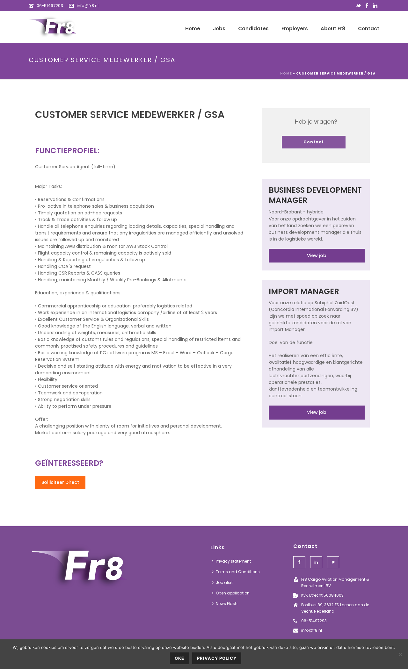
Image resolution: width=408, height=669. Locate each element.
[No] (400, 654)
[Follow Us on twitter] (333, 562)
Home (192, 28)
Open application (233, 593)
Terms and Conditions (238, 571)
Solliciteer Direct (60, 482)
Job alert (224, 582)
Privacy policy (217, 658)
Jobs (219, 28)
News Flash (226, 603)
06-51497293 (50, 6)
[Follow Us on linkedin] (316, 562)
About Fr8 (333, 28)
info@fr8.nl (87, 6)
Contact (368, 28)
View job (316, 255)
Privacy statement (233, 561)
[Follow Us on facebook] (299, 562)
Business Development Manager (315, 195)
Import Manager (304, 291)
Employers (294, 28)
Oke (179, 658)
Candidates (253, 28)
